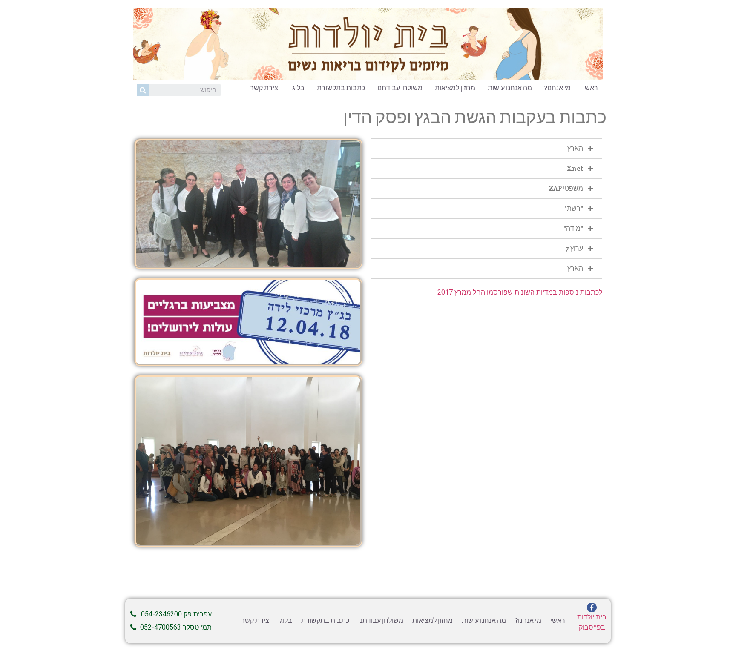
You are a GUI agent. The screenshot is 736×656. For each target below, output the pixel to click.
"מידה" (573, 228)
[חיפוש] (143, 90)
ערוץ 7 (574, 248)
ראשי (590, 87)
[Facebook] (591, 607)
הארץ (575, 148)
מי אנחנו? (557, 87)
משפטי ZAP (566, 188)
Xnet (574, 168)
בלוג (298, 87)
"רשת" (573, 208)
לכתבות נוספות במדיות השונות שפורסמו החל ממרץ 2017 (519, 292)
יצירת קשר (265, 87)
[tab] (486, 148)
